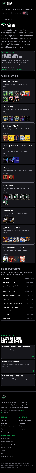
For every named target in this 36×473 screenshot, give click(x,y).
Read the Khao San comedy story (12, 69)
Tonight (3, 19)
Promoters (22, 423)
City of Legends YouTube (8, 444)
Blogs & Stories (27, 9)
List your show (23, 429)
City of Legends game (7, 441)
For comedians (23, 426)
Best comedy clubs (6, 432)
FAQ (2, 453)
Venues (3, 429)
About (3, 450)
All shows (4, 423)
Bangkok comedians (25, 420)
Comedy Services (16, 13)
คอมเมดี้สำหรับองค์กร (7, 456)
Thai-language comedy (8, 426)
